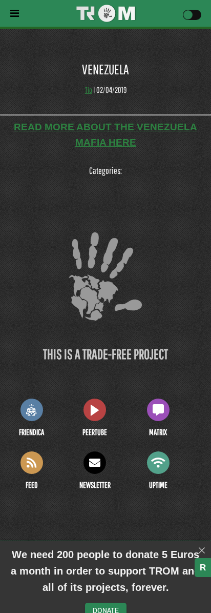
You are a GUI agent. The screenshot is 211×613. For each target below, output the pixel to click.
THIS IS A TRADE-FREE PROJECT (105, 354)
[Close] (202, 550)
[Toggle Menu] (40, 13)
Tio (88, 89)
